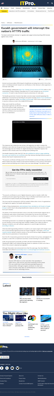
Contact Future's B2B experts (26, 383)
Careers (2, 383)
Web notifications (42, 378)
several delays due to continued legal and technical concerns (32, 250)
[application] (27, 132)
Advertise (49, 8)
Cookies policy (3, 381)
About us (21, 375)
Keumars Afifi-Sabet (22, 41)
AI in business (30, 11)
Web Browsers (18, 23)
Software (9, 23)
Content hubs (41, 8)
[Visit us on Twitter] (7, 368)
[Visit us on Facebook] (1, 368)
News (40, 41)
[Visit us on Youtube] (12, 368)
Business (6, 8)
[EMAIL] (20, 257)
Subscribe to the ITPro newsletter (17, 11)
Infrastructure (26, 8)
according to (8, 226)
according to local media (26, 99)
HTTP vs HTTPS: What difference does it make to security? (40, 114)
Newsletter (49, 79)
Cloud (12, 8)
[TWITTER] (16, 257)
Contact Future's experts (6, 375)
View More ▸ (27, 336)
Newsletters (22, 381)
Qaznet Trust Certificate (43, 97)
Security (34, 8)
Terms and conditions (5, 378)
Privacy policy (22, 378)
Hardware (18, 8)
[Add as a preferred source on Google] (4, 357)
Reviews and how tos (41, 11)
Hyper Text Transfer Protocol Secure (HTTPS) (31, 89)
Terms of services (23, 183)
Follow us (42, 79)
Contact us (40, 375)
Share (5, 79)
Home (3, 23)
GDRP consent (41, 381)
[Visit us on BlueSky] (17, 368)
